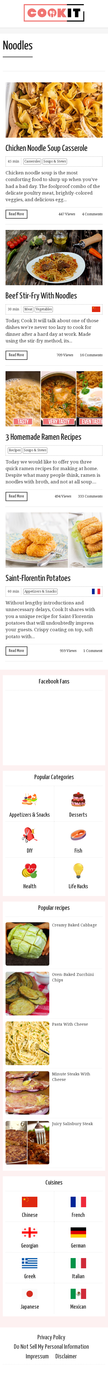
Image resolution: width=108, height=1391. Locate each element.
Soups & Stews (54, 161)
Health (29, 886)
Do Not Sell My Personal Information (51, 1347)
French (78, 1215)
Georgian (29, 1246)
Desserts (78, 815)
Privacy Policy (51, 1337)
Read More (16, 214)
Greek (29, 1276)
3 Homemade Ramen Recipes (43, 437)
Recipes (14, 450)
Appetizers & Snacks (40, 591)
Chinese (30, 1215)
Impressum (37, 1356)
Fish (78, 851)
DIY (30, 851)
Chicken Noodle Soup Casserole (47, 148)
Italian (78, 1276)
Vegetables (44, 309)
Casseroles (32, 161)
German (78, 1246)
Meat (28, 309)
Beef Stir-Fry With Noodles (41, 296)
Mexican (78, 1307)
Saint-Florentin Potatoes (38, 578)
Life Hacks (78, 886)
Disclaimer (66, 1356)
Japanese (29, 1307)
